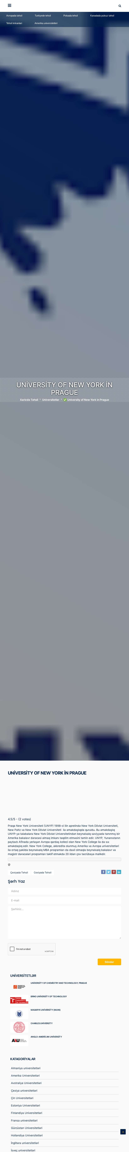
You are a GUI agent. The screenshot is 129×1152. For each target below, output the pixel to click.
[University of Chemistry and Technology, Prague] (20, 986)
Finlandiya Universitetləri (26, 1113)
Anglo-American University (46, 1036)
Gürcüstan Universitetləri (26, 1128)
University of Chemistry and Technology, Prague (59, 983)
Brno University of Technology (49, 996)
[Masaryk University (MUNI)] (20, 1013)
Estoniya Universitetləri (25, 1105)
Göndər (109, 962)
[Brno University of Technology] (20, 1000)
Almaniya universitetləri (25, 1068)
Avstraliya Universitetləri (26, 1083)
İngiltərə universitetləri (25, 1143)
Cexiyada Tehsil (42, 872)
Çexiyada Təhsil (19, 872)
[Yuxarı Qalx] (123, 1132)
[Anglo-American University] (20, 1040)
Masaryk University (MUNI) (46, 1010)
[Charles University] (20, 1027)
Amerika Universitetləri (25, 1075)
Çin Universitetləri (22, 1098)
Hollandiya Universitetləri (27, 1135)
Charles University (41, 1023)
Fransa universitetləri (24, 1120)
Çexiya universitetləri (24, 1090)
